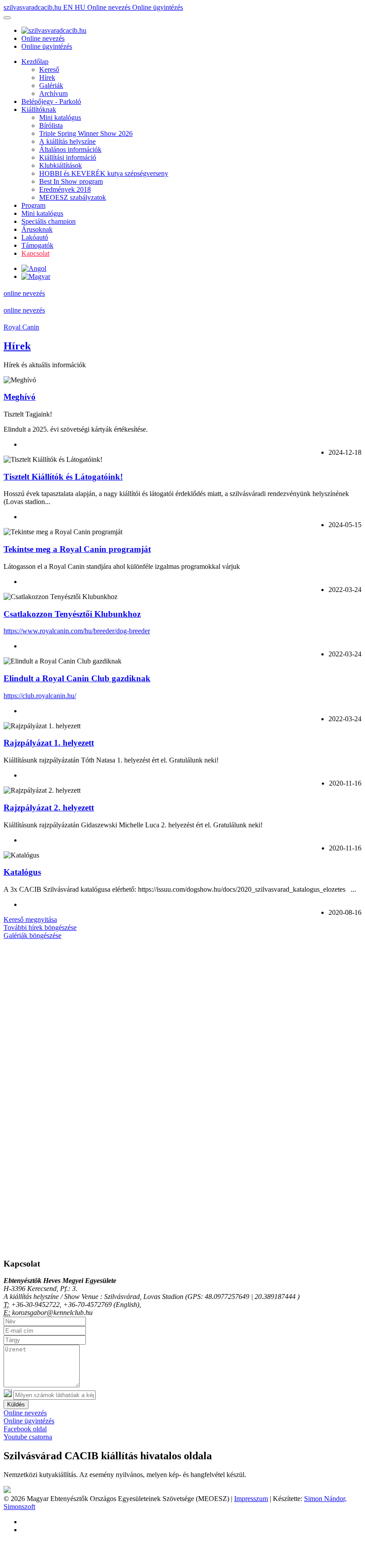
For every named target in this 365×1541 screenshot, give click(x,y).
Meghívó (20, 396)
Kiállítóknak (38, 109)
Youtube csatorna (28, 1437)
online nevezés (24, 293)
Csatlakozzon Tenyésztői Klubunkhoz (72, 614)
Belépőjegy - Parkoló (51, 101)
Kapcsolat (35, 253)
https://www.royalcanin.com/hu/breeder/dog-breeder (77, 631)
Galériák (51, 85)
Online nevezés (109, 7)
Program (33, 205)
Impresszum (251, 1498)
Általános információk (70, 149)
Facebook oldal (25, 1429)
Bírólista (51, 125)
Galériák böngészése (32, 935)
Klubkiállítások (60, 165)
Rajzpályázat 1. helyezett (49, 742)
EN (69, 7)
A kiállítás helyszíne (67, 141)
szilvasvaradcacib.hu (33, 7)
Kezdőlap (35, 61)
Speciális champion (48, 221)
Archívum (53, 93)
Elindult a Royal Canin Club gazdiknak (77, 678)
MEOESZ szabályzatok (72, 197)
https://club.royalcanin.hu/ (40, 695)
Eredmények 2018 (65, 189)
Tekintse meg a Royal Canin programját (77, 549)
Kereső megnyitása (30, 919)
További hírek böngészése (40, 927)
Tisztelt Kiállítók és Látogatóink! (63, 476)
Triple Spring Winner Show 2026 (86, 133)
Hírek (47, 77)
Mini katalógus (60, 117)
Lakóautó (34, 237)
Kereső (49, 69)
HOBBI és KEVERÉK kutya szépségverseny (103, 173)
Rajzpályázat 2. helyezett (49, 807)
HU (81, 7)
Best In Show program (71, 181)
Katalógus (22, 872)
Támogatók (37, 245)
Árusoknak (37, 229)
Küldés (16, 1404)
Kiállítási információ (67, 157)
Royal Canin (21, 327)
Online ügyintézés (157, 7)
